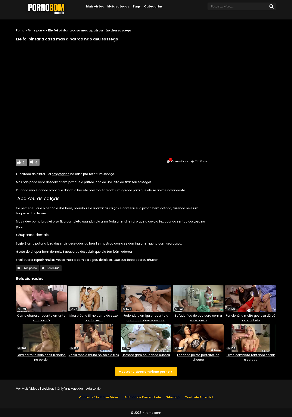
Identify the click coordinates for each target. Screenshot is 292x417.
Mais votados (118, 6)
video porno (32, 221)
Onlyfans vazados (70, 388)
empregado (60, 174)
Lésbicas (48, 388)
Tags (137, 6)
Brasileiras (52, 268)
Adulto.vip (93, 388)
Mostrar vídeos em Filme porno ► (146, 372)
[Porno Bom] (48, 14)
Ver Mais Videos (27, 388)
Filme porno (36, 30)
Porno (20, 30)
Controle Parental (199, 397)
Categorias (153, 6)
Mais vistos (95, 6)
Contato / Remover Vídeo (99, 397)
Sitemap (173, 397)
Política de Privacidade (142, 397)
